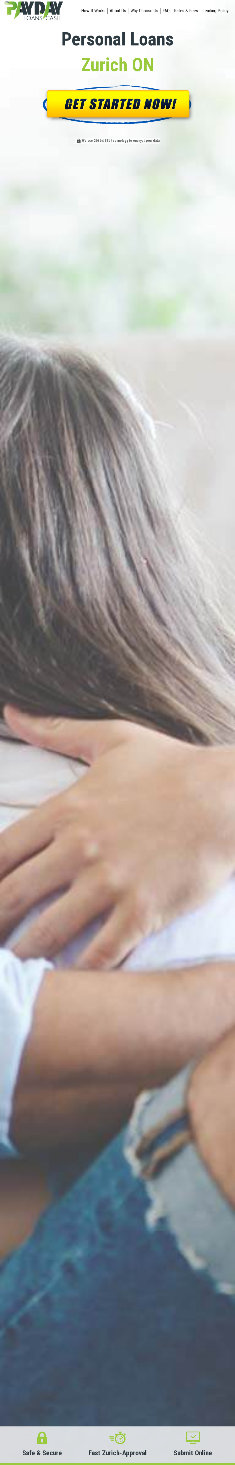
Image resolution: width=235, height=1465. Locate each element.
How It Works (93, 10)
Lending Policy (215, 10)
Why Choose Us (144, 10)
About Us (118, 10)
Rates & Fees (186, 10)
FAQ (166, 10)
